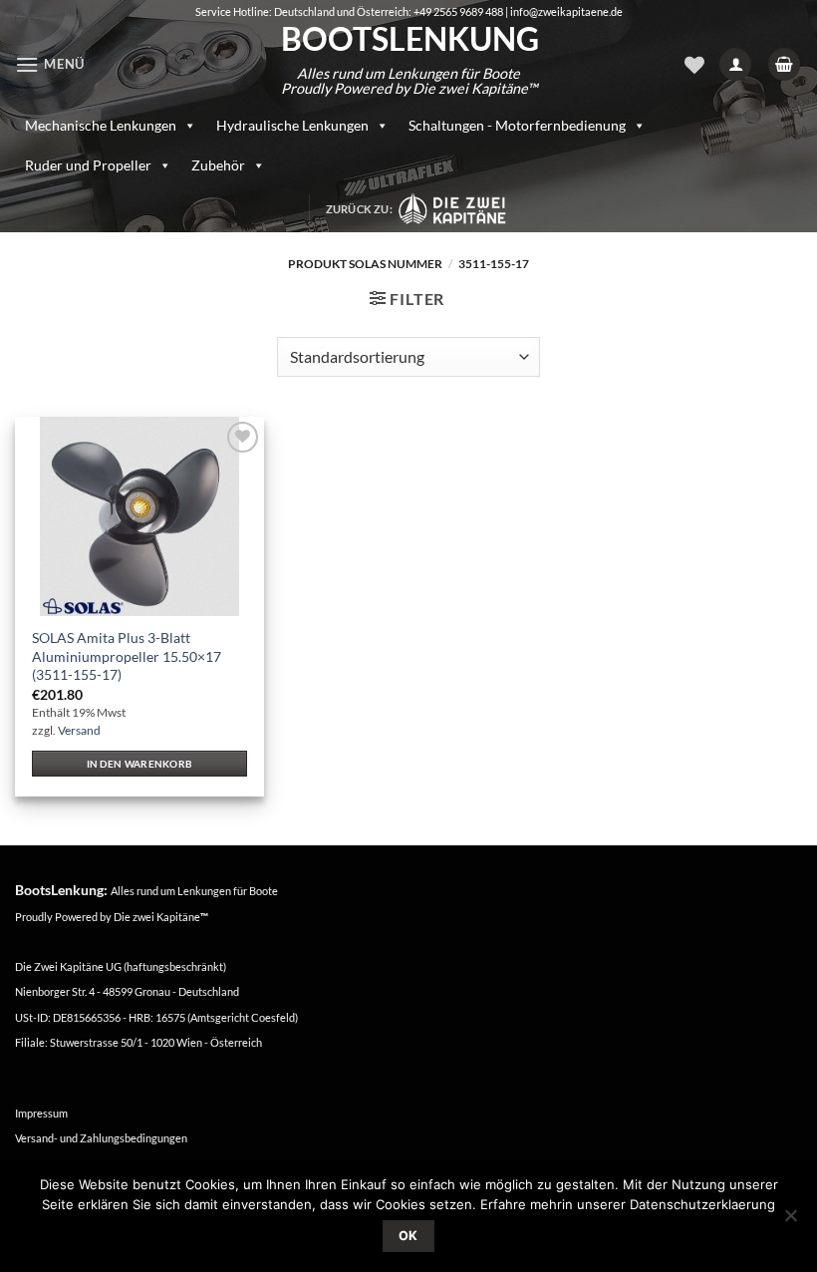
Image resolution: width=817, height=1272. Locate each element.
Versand (79, 730)
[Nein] (790, 1221)
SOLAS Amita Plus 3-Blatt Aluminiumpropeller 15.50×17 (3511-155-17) (126, 656)
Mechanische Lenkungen (100, 125)
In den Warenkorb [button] (140, 764)
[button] (50, 64)
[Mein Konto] (735, 64)
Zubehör (218, 165)
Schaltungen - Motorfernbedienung (517, 125)
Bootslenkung (409, 39)
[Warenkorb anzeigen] (784, 64)
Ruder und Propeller (88, 165)
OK (408, 1235)
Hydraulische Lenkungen (292, 125)
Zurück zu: (362, 208)
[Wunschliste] (694, 65)
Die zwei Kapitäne (161, 916)
